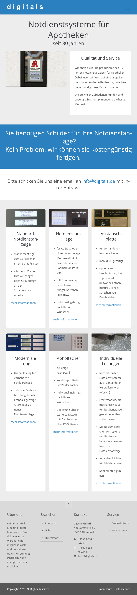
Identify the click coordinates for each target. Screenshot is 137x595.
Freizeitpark (52, 537)
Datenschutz (122, 589)
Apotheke (50, 523)
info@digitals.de (98, 181)
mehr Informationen (23, 302)
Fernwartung (119, 530)
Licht (48, 530)
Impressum (105, 589)
